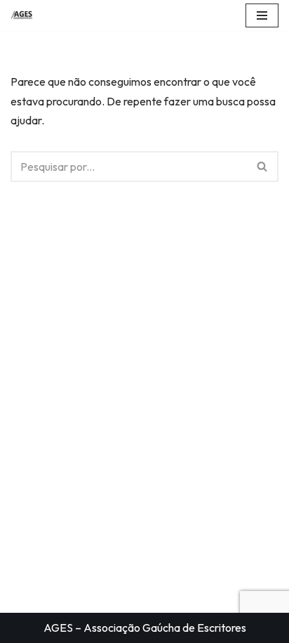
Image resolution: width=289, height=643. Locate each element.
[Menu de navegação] (262, 15)
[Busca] (262, 166)
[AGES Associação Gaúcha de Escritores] (25, 15)
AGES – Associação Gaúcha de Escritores (144, 628)
